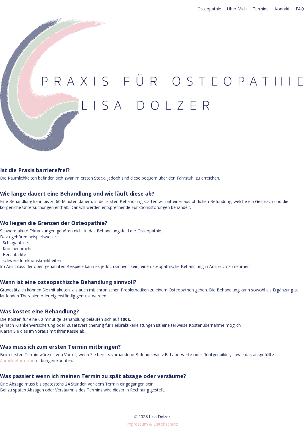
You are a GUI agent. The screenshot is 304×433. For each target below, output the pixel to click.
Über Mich (237, 9)
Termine (261, 9)
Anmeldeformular (17, 360)
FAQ (300, 9)
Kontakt (282, 9)
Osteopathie (209, 9)
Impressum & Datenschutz (152, 424)
